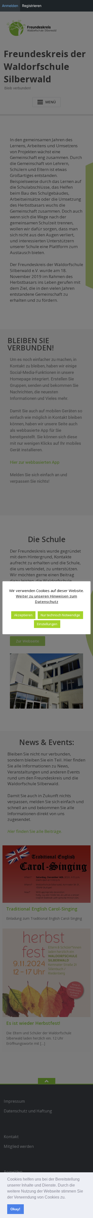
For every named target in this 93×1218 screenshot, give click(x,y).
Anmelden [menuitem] (10, 5)
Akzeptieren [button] (23, 615)
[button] (67, 1197)
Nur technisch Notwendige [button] (60, 615)
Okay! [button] (15, 1209)
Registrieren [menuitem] (31, 5)
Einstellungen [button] (47, 624)
